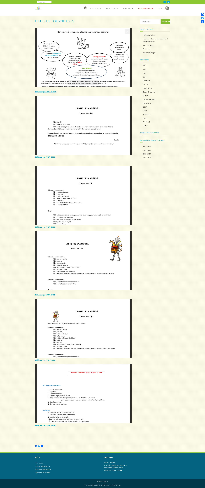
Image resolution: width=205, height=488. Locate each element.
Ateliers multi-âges (149, 35)
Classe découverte (149, 92)
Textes (145, 126)
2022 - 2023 (147, 158)
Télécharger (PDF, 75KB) (45, 360)
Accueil (84, 11)
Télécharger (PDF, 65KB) (45, 227)
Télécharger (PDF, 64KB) (45, 157)
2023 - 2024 (147, 154)
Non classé (146, 114)
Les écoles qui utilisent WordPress (115, 465)
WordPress (117, 485)
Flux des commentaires (43, 469)
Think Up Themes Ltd (98, 485)
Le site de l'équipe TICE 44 (113, 470)
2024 (144, 77)
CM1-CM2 (146, 96)
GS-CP (145, 107)
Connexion (39, 463)
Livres (145, 111)
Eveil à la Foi (147, 103)
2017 (144, 66)
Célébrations (147, 88)
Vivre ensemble (148, 45)
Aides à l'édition (109, 463)
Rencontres (147, 49)
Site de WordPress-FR (42, 473)
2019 (144, 70)
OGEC (160, 8)
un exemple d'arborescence (113, 468)
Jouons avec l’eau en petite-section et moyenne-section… (155, 40)
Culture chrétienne (149, 99)
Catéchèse (146, 81)
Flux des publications (42, 466)
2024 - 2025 (147, 150)
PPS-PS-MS (146, 122)
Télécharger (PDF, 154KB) (45, 92)
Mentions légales (102, 482)
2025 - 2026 (147, 146)
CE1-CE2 (145, 85)
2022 (144, 73)
